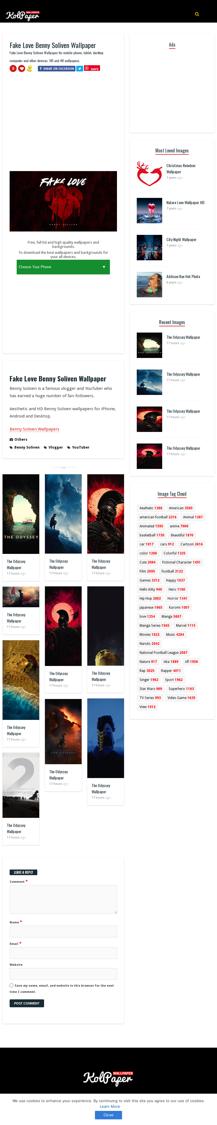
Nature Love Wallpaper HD (185, 202)
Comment (19, 881)
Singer (149, 680)
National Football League (163, 653)
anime (179, 526)
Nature (148, 662)
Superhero (181, 689)
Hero (177, 589)
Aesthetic (151, 508)
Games (149, 580)
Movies (149, 635)
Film (147, 571)
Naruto (149, 644)
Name (16, 922)
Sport (174, 680)
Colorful (174, 553)
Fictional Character (181, 562)
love (147, 617)
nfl (191, 662)
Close (108, 1115)
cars (167, 544)
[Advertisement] (63, 124)
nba (171, 662)
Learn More (110, 1106)
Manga (171, 617)
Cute (147, 562)
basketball (152, 535)
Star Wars (151, 689)
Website (16, 965)
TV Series (150, 698)
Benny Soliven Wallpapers (34, 429)
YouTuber (81, 447)
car (146, 544)
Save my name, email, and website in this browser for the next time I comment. (62, 989)
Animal (193, 517)
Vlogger (56, 447)
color (148, 553)
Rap (147, 671)
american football (158, 517)
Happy (175, 580)
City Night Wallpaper (181, 239)
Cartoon (192, 544)
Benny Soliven (27, 447)
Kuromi (179, 608)
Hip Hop (150, 598)
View (147, 707)
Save (95, 69)
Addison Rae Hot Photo (183, 276)
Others (20, 439)
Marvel (185, 626)
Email (15, 943)
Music (175, 635)
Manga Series (154, 626)
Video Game (181, 698)
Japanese (151, 608)
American (180, 508)
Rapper (171, 671)
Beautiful (182, 535)
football (172, 571)
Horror (177, 598)
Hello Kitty (151, 589)
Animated (151, 526)
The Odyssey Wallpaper (16, 564)
